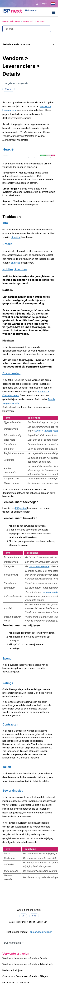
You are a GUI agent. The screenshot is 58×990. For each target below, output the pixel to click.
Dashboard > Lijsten (12, 970)
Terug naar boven (11, 942)
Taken (6, 766)
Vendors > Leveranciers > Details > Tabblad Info (27, 964)
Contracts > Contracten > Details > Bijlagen (25, 976)
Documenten (11, 373)
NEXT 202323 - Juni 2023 (15, 982)
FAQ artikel (21, 508)
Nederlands (53, 3)
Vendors (40, 21)
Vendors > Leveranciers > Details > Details (24, 958)
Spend (6, 658)
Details (7, 244)
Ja (23, 915)
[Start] (12, 10)
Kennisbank (28, 21)
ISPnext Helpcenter (11, 21)
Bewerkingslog (12, 790)
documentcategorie (39, 566)
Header (8, 149)
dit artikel (15, 237)
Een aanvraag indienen (40, 931)
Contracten (10, 724)
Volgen (8, 89)
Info (5, 223)
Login (44, 4)
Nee (34, 915)
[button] (51, 12)
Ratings (7, 683)
